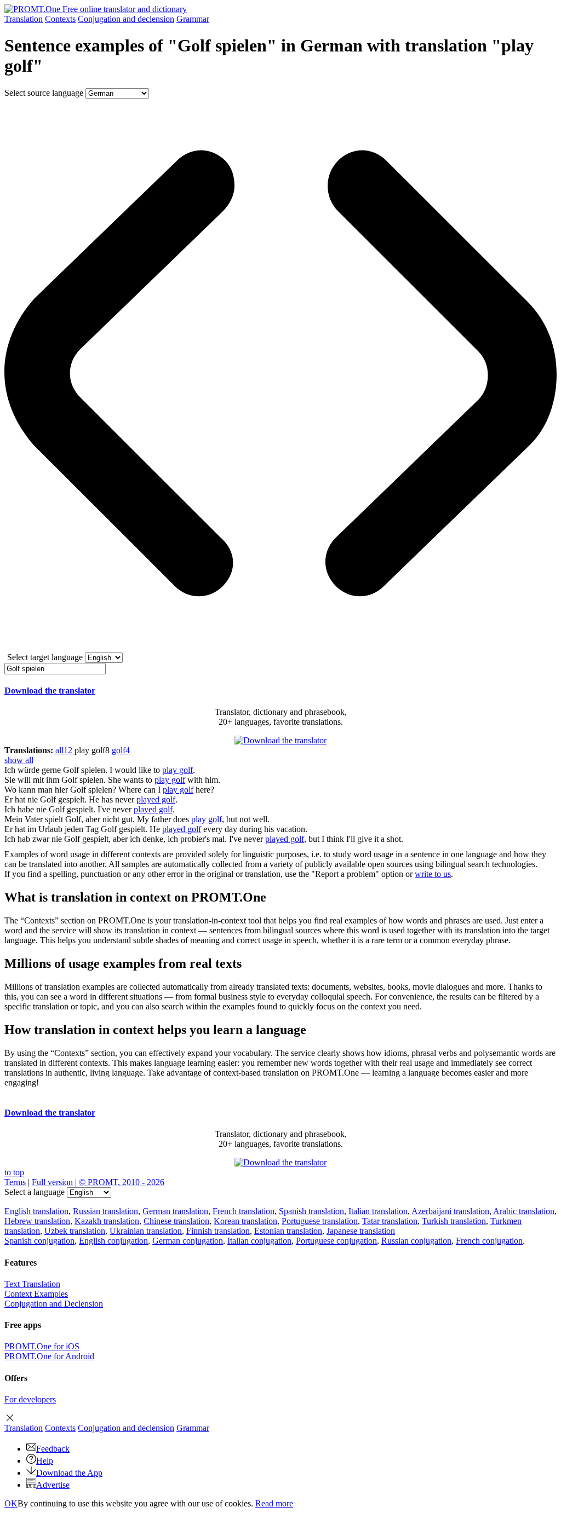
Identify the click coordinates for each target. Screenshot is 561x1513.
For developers (30, 1399)
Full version (52, 1182)
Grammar (192, 19)
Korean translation (245, 1221)
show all (18, 760)
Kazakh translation (107, 1221)
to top (14, 1172)
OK (11, 1503)
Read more (274, 1503)
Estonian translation (288, 1230)
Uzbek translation (74, 1230)
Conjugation (126, 19)
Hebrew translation (37, 1221)
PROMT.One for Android (49, 1356)
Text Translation (32, 1284)
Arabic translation (523, 1211)
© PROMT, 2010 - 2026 (121, 1182)
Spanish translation (311, 1211)
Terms (15, 1182)
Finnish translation (218, 1230)
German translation (175, 1211)
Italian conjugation (259, 1240)
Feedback (53, 1448)
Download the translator (49, 690)
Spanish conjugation (39, 1240)
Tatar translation (389, 1221)
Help (44, 1460)
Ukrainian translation (146, 1230)
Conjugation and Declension (53, 1303)
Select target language (45, 657)
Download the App (69, 1472)
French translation (243, 1211)
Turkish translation (454, 1221)
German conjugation (187, 1240)
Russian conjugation (416, 1240)
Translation (23, 19)
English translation (36, 1211)
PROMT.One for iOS (41, 1346)
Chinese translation (176, 1221)
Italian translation (378, 1211)
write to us (433, 874)
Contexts (60, 19)
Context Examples (36, 1293)
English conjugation (113, 1240)
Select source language (43, 92)
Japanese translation (361, 1230)
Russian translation (105, 1211)
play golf (177, 770)
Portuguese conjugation (336, 1240)
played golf (155, 799)
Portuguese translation (320, 1221)
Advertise (53, 1484)
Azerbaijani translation (450, 1211)
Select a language (34, 1192)
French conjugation (489, 1240)
